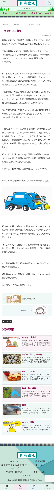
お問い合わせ (40, 472)
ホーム (15, 461)
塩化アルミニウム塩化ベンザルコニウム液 (15, 466)
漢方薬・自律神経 (15, 472)
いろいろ (8, 321)
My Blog (40, 465)
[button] (48, 375)
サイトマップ (27, 476)
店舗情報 (41, 461)
